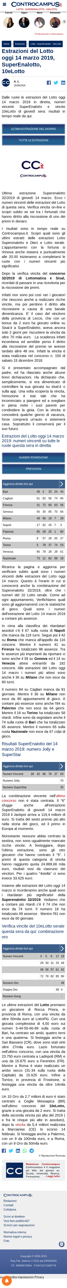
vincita (20, 1125)
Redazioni (10, 1201)
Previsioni (33, 468)
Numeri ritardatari (33, 457)
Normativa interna (15, 1232)
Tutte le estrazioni (33, 140)
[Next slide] (64, 22)
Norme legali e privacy (18, 1236)
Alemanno (55, 13)
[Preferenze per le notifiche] (7, 1281)
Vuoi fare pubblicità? (16, 1221)
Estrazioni (20, 44)
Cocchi (8, 13)
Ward (39, 13)
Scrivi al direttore (14, 1216)
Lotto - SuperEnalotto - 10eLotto (36, 9)
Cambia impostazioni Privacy (25, 1277)
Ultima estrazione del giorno (33, 128)
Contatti (8, 1205)
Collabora (10, 1209)
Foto (6, 1241)
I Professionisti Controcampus (48, 34)
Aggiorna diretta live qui (18, 483)
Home (6, 44)
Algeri (24, 13)
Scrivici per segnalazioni (19, 1225)
